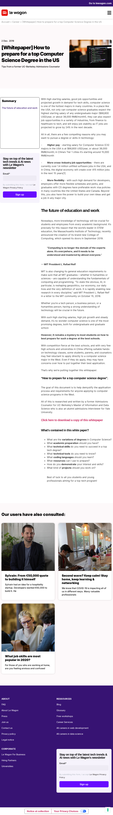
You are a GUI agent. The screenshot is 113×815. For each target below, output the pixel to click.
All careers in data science (69, 733)
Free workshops (64, 716)
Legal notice (7, 739)
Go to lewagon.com (100, 3)
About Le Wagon (9, 710)
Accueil (5, 21)
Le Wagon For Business (13, 754)
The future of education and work (19, 108)
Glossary (60, 710)
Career (16, 21)
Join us (5, 722)
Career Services (64, 722)
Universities (7, 766)
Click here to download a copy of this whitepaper (72, 420)
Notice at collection (38, 811)
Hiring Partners (8, 760)
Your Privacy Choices (66, 811)
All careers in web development (72, 728)
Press (4, 716)
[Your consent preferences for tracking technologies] (108, 810)
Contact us (7, 728)
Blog (58, 704)
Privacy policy (8, 733)
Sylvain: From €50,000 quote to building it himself (26, 577)
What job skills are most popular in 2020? (22, 658)
